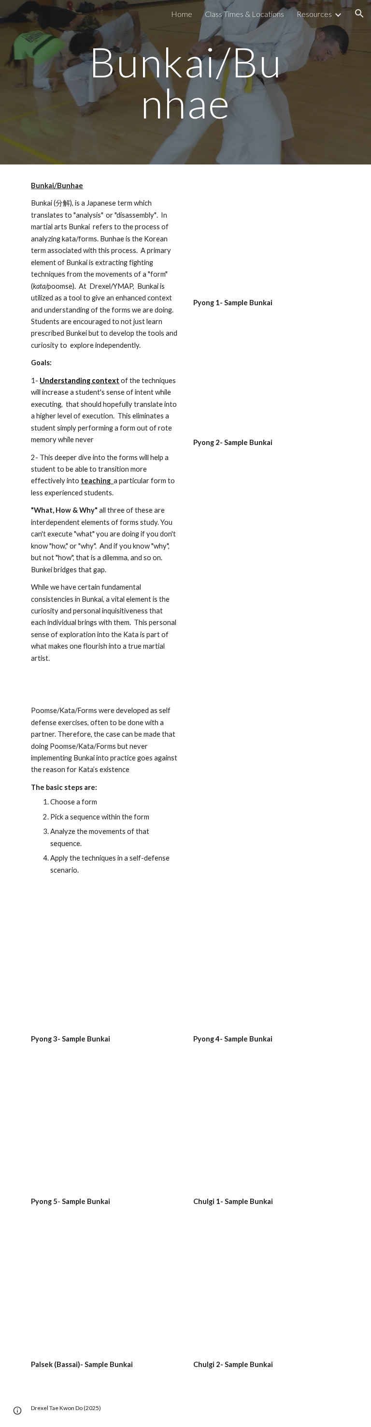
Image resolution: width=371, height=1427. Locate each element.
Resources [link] (314, 13)
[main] (185, 82)
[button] (359, 13)
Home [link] (181, 13)
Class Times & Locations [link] (244, 13)
